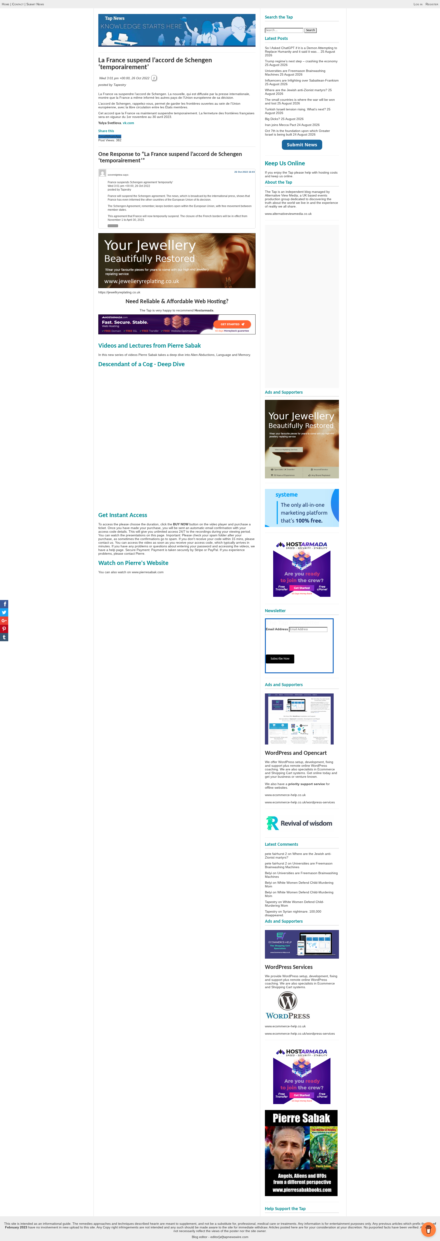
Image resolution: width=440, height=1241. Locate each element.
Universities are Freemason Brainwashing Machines (299, 865)
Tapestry (271, 902)
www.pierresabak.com (148, 572)
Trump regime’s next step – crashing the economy (301, 61)
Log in (418, 4)
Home (5, 4)
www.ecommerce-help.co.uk (285, 795)
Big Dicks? (272, 119)
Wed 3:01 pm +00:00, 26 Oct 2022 (124, 78)
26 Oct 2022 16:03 (244, 172)
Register (432, 4)
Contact (18, 4)
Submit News (35, 4)
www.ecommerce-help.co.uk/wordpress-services (300, 802)
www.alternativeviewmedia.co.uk (288, 213)
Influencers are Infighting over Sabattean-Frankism (302, 80)
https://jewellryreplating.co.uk (119, 292)
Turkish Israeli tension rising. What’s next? (295, 109)
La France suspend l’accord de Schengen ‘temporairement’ (155, 64)
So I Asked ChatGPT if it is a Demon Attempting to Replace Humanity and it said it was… (301, 49)
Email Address (277, 629)
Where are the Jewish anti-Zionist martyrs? (296, 90)
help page (116, 550)
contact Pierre (134, 553)
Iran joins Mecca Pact (280, 125)
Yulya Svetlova (109, 123)
